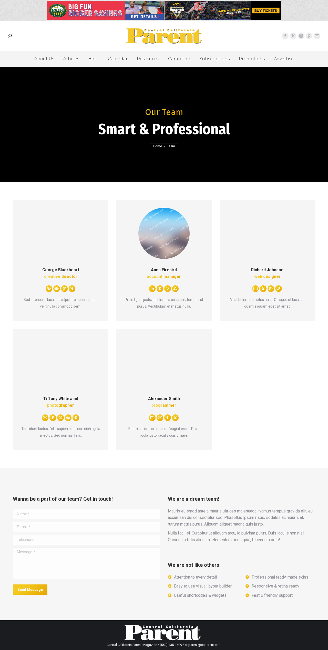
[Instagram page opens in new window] (301, 36)
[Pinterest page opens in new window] (309, 36)
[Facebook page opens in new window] (285, 36)
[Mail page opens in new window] (317, 36)
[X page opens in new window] (293, 36)
